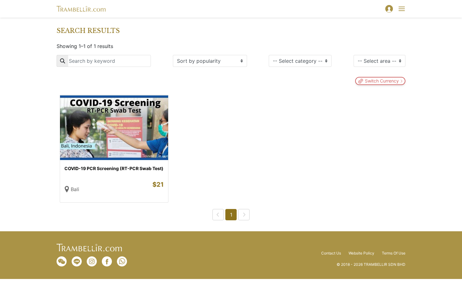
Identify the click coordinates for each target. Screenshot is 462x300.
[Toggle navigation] (401, 9)
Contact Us (331, 253)
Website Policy (361, 253)
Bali (75, 189)
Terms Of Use (393, 253)
